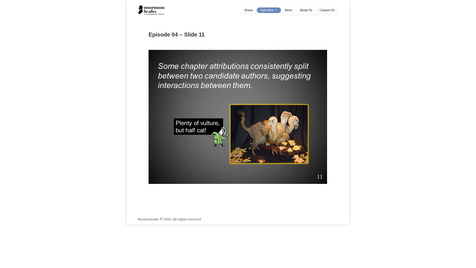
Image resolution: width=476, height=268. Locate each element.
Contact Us (327, 10)
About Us (306, 10)
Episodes (266, 10)
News (288, 10)
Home (249, 10)
